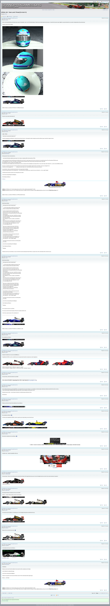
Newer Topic (4, 593)
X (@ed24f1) (55, 467)
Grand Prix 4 (50, 9)
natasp (6, 412)
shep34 (6, 352)
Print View (53, 595)
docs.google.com (32, 380)
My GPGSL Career (5, 558)
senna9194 (7, 545)
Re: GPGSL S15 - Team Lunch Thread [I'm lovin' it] (9, 112)
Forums (46, 9)
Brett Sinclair (7, 153)
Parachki (6, 131)
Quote (106, 108)
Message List (10, 16)
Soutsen (6, 374)
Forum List (4, 16)
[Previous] (99, 593)
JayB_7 (6, 510)
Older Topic (10, 593)
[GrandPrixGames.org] (22, 4)
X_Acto (6, 257)
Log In (99, 1)
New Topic (16, 16)
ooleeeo (6, 386)
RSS (58, 595)
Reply (102, 108)
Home (43, 9)
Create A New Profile (105, 1)
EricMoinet (7, 400)
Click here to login (5, 600)
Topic (53, 9)
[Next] (107, 593)
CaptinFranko (7, 490)
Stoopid (6, 433)
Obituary (3, 179)
